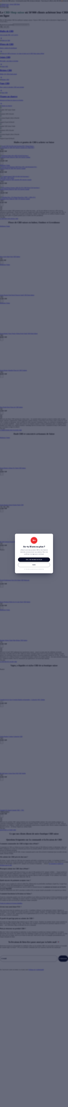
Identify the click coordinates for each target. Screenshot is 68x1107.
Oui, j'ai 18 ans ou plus (34, 559)
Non (33, 565)
